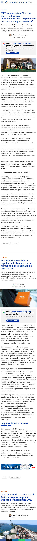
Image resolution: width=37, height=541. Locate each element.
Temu (4, 477)
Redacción (20, 284)
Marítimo (4, 491)
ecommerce (15, 477)
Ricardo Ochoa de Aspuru (20, 35)
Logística (4, 257)
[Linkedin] (15, 540)
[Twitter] (9, 540)
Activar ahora (12, 53)
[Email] (34, 540)
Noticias (4, 10)
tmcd (15, 243)
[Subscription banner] (18, 471)
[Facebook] (3, 540)
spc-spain (6, 243)
